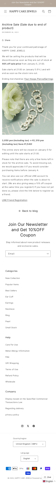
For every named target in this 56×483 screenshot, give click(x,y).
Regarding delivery (14, 408)
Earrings (9, 303)
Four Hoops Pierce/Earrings (38, 79)
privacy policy (12, 414)
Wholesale (10, 381)
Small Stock (11, 327)
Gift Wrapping (12, 363)
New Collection (12, 278)
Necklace (10, 309)
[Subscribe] (47, 253)
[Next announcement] (51, 4)
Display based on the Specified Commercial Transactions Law (26, 400)
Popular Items (12, 284)
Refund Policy (12, 375)
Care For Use (11, 345)
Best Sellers (11, 290)
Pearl (7, 321)
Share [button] (7, 40)
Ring (7, 315)
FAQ (7, 357)
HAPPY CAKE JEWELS (23, 478)
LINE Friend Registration (14, 200)
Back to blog (30, 210)
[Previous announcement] (5, 4)
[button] (5, 11)
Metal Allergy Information (17, 351)
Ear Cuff (9, 297)
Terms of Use (11, 369)
